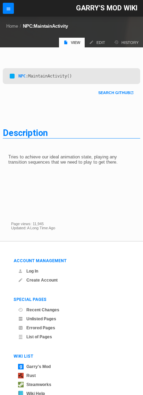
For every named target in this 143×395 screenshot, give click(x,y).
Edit (100, 42)
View (75, 42)
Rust (31, 375)
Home (12, 26)
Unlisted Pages (41, 318)
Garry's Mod (38, 366)
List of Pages (39, 336)
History (129, 42)
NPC (22, 76)
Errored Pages (40, 327)
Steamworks (38, 384)
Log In (32, 271)
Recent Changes (42, 309)
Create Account (42, 280)
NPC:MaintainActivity (45, 26)
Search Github (114, 93)
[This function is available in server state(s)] (12, 76)
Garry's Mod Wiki (106, 8)
